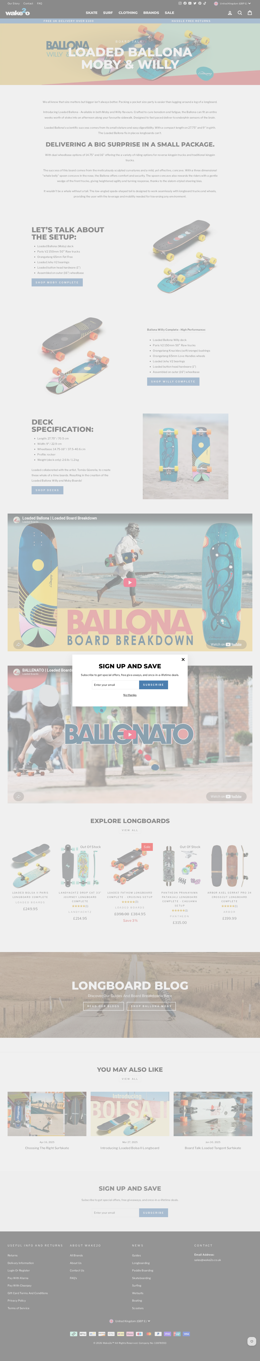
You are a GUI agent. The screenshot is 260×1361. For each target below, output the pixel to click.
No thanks (129, 695)
